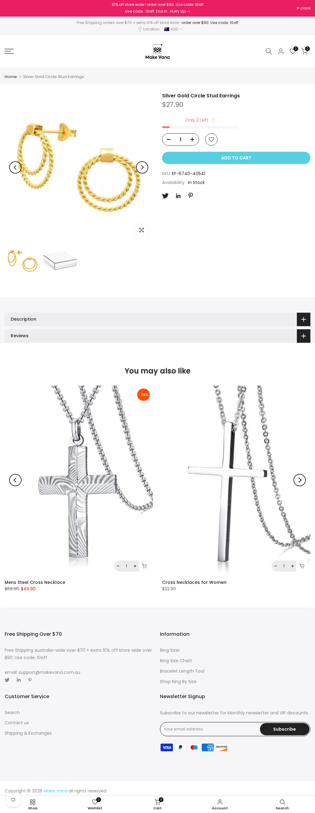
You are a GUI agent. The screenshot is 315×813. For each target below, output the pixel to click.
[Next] (142, 167)
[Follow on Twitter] (165, 196)
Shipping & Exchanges (28, 733)
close (12, 8)
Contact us (17, 723)
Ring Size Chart (176, 661)
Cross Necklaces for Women (194, 582)
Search (12, 712)
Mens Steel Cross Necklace (35, 582)
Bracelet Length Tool (182, 671)
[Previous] (15, 167)
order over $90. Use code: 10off (209, 22)
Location (151, 29)
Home (11, 77)
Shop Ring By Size (178, 681)
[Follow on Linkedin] (178, 196)
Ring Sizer (170, 650)
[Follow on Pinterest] (190, 195)
